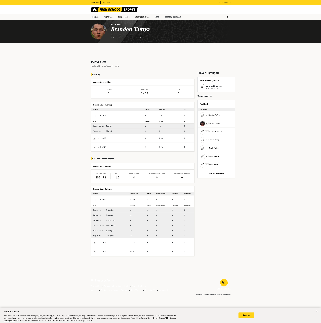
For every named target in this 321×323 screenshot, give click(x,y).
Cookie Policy (123, 286)
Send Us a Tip (150, 290)
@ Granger (103, 230)
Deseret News (95, 2)
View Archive (164, 290)
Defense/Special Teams (109, 66)
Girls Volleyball (142, 17)
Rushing (94, 66)
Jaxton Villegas (213, 140)
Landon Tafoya (213, 115)
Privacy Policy (109, 286)
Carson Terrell (213, 123)
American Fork (104, 225)
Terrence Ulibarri (214, 131)
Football (108, 17)
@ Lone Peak (104, 220)
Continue (246, 315)
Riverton (102, 126)
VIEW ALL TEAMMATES (216, 173)
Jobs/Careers (136, 290)
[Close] (317, 311)
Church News (106, 2)
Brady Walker (214, 148)
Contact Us (105, 290)
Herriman (103, 215)
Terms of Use (96, 286)
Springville (103, 236)
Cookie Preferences (140, 286)
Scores (173, 17)
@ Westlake (103, 210)
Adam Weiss (212, 164)
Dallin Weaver (212, 156)
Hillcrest (102, 131)
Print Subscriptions (224, 2)
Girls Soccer (123, 17)
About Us (94, 290)
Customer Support (120, 290)
